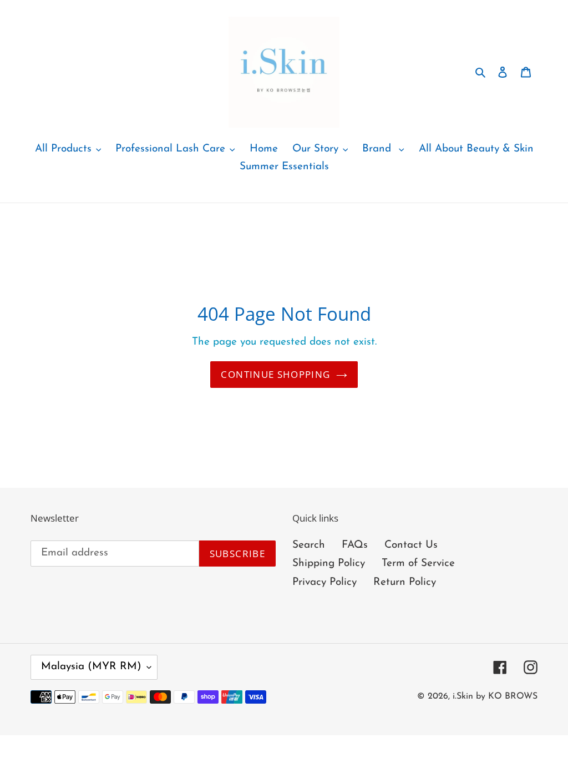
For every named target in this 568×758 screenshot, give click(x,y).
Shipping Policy (328, 563)
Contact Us (411, 545)
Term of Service (418, 563)
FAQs (355, 545)
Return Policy (404, 582)
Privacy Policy (324, 582)
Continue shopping (275, 374)
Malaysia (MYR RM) (91, 666)
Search (308, 545)
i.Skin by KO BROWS (495, 696)
